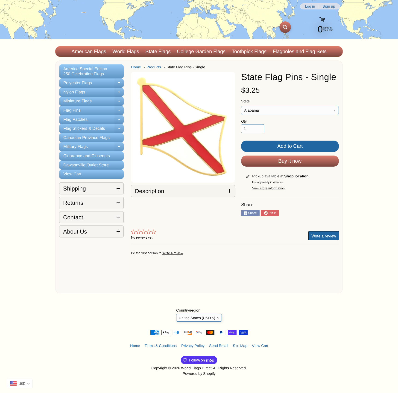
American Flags (88, 51)
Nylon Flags (93, 93)
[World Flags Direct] (70, 27)
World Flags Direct (196, 368)
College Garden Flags (201, 51)
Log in (310, 6)
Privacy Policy (193, 346)
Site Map (240, 346)
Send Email (218, 346)
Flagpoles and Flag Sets (300, 51)
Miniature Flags (93, 102)
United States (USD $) (197, 318)
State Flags (158, 51)
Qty (244, 121)
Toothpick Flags (249, 51)
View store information (268, 188)
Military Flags (93, 147)
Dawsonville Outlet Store (86, 165)
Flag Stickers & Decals (93, 129)
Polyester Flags (93, 84)
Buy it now (289, 161)
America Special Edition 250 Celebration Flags (85, 71)
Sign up (328, 6)
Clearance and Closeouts (86, 155)
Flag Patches (93, 120)
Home (136, 67)
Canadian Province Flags (86, 137)
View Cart (72, 174)
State (245, 101)
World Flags (125, 51)
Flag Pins (93, 111)
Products (153, 67)
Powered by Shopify (199, 374)
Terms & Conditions (161, 346)
